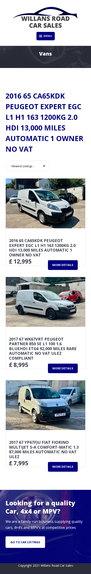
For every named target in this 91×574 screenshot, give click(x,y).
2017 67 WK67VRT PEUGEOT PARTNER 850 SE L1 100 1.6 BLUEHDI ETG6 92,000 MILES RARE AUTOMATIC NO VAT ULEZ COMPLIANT (43, 348)
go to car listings (25, 542)
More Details (62, 265)
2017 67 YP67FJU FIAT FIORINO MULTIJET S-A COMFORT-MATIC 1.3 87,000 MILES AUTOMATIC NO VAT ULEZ (44, 449)
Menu (48, 36)
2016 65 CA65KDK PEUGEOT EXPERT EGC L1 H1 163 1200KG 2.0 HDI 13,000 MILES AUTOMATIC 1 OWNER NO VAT (42, 248)
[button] (28, 166)
